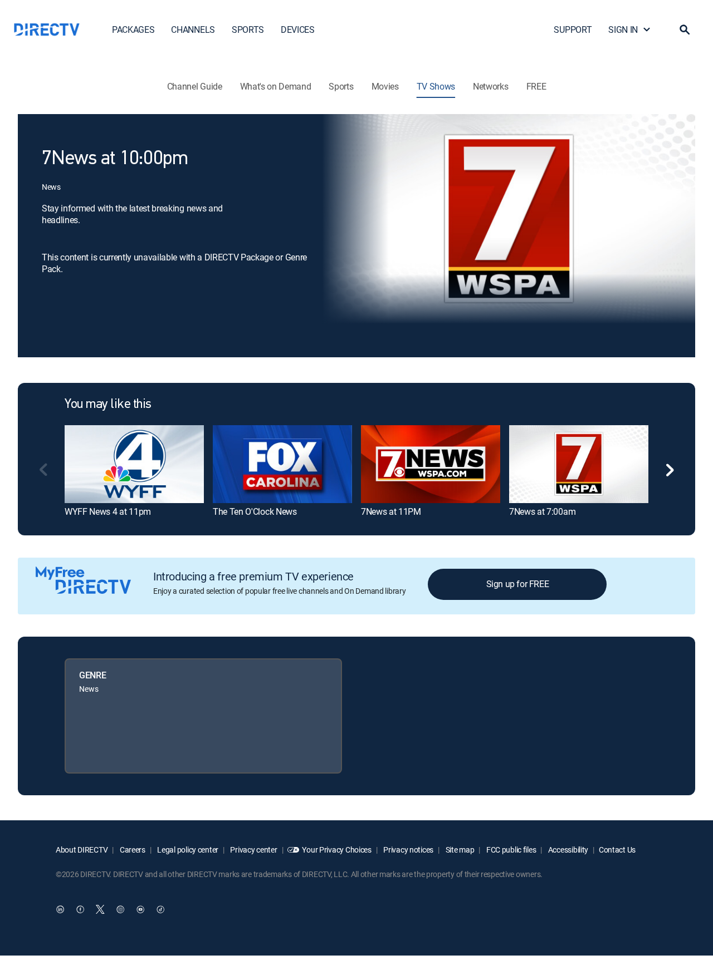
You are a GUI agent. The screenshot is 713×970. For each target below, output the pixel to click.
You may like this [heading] (108, 404)
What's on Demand (275, 86)
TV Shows (436, 86)
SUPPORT (573, 29)
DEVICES (298, 29)
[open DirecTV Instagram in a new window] (120, 909)
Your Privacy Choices (336, 849)
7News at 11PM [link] (391, 511)
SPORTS (248, 29)
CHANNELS (192, 29)
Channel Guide (194, 86)
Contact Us (617, 849)
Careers (131, 849)
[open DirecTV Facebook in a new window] (80, 909)
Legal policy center (187, 849)
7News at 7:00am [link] (542, 511)
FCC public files (510, 849)
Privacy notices (408, 849)
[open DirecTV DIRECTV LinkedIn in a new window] (60, 909)
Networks (490, 86)
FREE (536, 86)
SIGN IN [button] (623, 29)
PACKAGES (133, 29)
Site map (459, 849)
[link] (134, 464)
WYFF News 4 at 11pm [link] (108, 511)
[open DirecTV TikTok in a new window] (160, 909)
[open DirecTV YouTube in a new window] (140, 909)
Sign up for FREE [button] (517, 584)
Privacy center (253, 849)
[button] (685, 29)
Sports (341, 86)
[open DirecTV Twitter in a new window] (100, 909)
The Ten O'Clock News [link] (255, 511)
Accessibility (567, 849)
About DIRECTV (82, 849)
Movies (385, 86)
